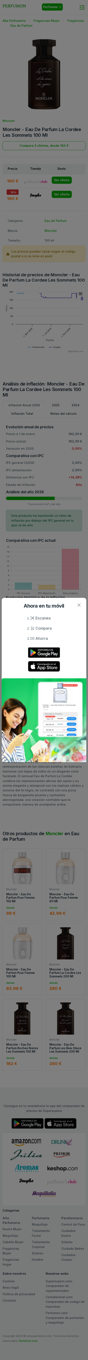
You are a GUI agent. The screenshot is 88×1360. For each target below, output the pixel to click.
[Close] (79, 605)
